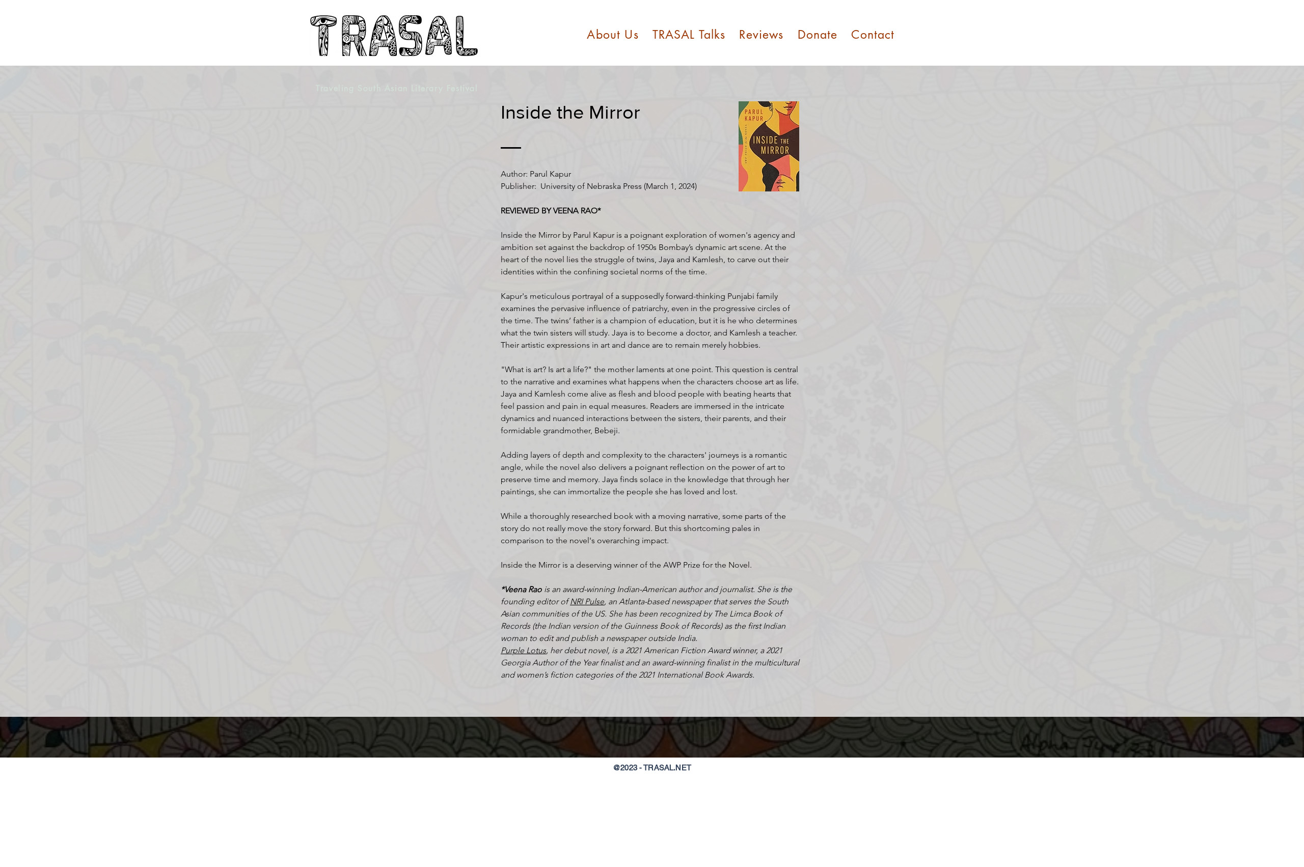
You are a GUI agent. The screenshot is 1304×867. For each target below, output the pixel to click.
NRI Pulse (587, 601)
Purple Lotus (523, 650)
